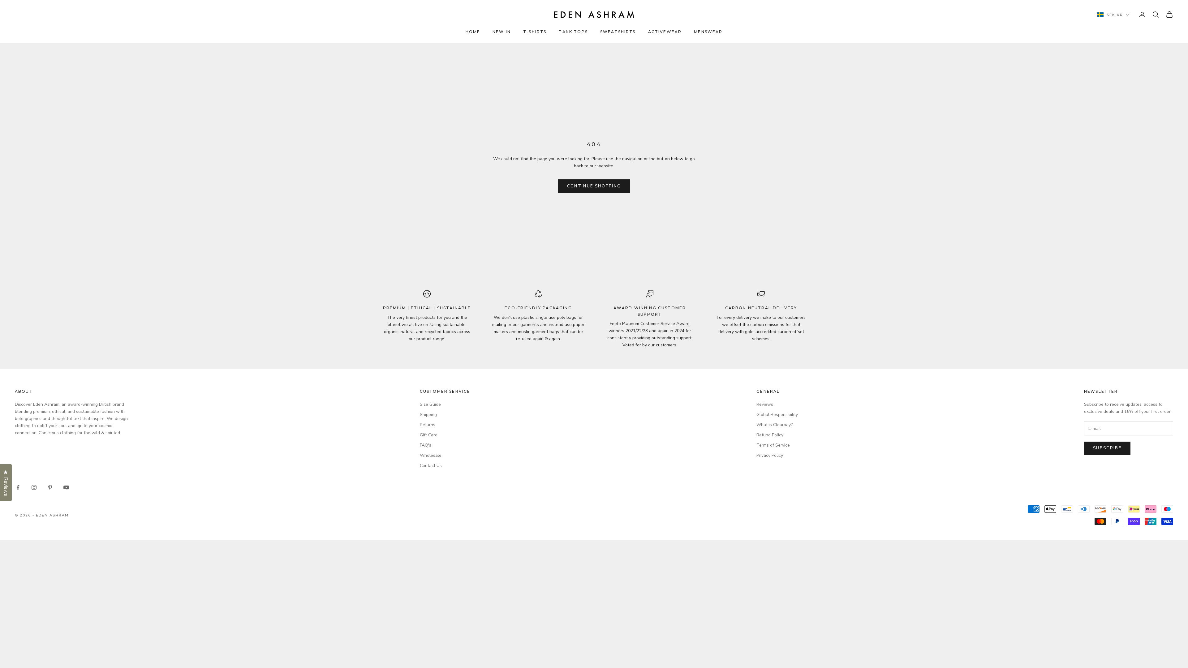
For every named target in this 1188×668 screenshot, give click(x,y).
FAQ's (425, 445)
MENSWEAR (708, 31)
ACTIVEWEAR (665, 31)
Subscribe (1107, 448)
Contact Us (431, 466)
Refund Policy (769, 435)
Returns (427, 425)
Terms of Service (773, 445)
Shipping (428, 414)
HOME (473, 31)
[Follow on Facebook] (18, 487)
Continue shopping (594, 186)
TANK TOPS (573, 31)
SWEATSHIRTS (618, 31)
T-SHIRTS (534, 31)
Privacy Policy (769, 455)
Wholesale (430, 455)
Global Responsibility (777, 414)
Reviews (764, 404)
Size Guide (430, 404)
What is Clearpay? (774, 425)
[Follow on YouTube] (66, 487)
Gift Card (428, 435)
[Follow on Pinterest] (50, 487)
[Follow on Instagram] (34, 487)
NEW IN (502, 31)
